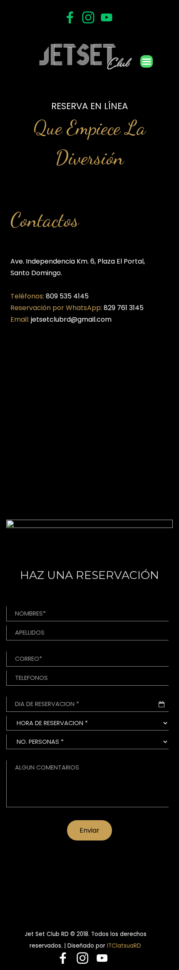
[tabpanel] (89, 136)
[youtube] (106, 17)
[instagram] (88, 17)
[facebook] (70, 17)
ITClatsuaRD (124, 946)
